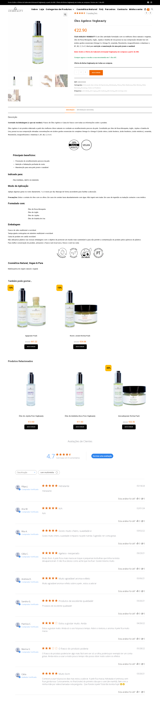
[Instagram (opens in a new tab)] (151, 2)
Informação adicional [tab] (85, 110)
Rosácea (84, 88)
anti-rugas (93, 91)
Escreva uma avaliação (102, 456)
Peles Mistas (137, 85)
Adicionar (96, 73)
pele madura (102, 91)
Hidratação (112, 85)
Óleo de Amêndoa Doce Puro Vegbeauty (80, 416)
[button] (65, 15)
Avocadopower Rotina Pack (129, 416)
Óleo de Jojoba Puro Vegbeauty (31, 416)
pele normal (119, 91)
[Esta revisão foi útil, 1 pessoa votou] (137, 692)
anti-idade (85, 91)
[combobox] (26, 472)
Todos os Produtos (94, 88)
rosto (125, 91)
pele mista (110, 91)
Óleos (119, 85)
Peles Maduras (127, 85)
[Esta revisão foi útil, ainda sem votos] (137, 498)
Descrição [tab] (70, 110)
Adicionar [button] (31, 347)
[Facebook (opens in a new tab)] (148, 2)
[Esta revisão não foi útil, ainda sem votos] (142, 498)
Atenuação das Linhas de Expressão (95, 85)
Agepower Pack (31, 336)
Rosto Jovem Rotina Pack (80, 336)
